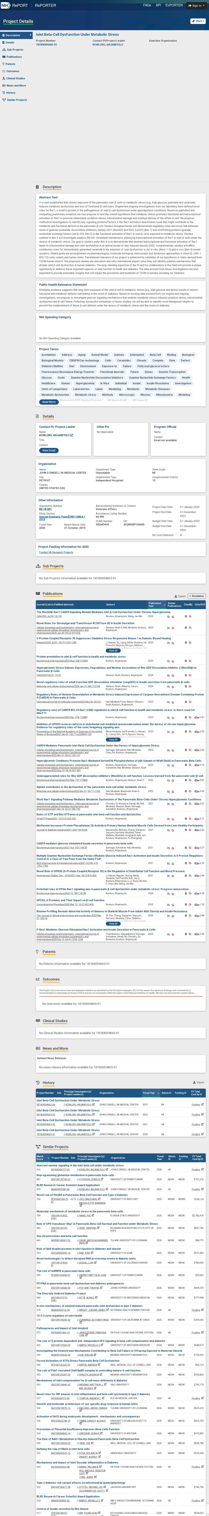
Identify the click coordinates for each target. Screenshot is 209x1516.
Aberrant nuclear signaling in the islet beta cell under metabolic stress (80, 1165)
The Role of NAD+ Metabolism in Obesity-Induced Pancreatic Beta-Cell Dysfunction (88, 1439)
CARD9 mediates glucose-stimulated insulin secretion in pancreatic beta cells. (85, 843)
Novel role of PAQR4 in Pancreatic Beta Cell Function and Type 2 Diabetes (82, 1195)
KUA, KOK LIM (88, 1355)
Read (49, 402)
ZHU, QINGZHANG (90, 1199)
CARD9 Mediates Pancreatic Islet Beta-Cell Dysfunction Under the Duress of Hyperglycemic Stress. (98, 745)
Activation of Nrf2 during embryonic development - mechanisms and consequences (88, 1416)
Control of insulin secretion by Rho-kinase (62, 1508)
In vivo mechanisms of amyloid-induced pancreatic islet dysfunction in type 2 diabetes (90, 1305)
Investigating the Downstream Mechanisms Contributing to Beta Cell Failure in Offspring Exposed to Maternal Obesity (109, 1350)
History (10, 92)
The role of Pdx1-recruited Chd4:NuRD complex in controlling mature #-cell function (88, 1370)
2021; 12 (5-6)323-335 (56, 818)
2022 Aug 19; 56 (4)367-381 (68, 768)
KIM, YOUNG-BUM (90, 1513)
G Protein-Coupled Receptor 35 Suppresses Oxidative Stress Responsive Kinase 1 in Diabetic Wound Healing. (104, 638)
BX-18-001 (45, 509)
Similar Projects (17, 99)
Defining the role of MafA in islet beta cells (63, 1449)
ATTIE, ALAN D (88, 1297)
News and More (16, 85)
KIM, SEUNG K (88, 1388)
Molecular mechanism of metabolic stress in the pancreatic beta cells (80, 1211)
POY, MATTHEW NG (91, 1288)
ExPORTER (174, 5)
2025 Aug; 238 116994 (62, 661)
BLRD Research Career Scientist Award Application (68, 1185)
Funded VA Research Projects (56, 552)
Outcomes (12, 71)
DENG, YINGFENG (89, 1228)
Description (13, 35)
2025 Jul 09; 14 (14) (49, 616)
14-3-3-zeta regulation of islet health (59, 1315)
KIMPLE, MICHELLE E (91, 1345)
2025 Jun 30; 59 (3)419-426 (68, 630)
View (113, 650)
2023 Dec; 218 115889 (62, 717)
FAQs (147, 5)
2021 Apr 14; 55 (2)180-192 (68, 806)
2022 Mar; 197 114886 (62, 780)
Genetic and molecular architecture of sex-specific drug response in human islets (87, 1404)
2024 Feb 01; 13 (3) (49, 675)
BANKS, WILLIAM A (90, 1467)
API (158, 5)
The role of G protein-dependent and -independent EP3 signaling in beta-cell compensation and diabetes (101, 1341)
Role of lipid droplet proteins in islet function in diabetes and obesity (79, 1248)
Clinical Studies (15, 78)
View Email (48, 450)
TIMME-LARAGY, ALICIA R (92, 1422)
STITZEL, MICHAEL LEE (93, 1487)
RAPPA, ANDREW (90, 1365)
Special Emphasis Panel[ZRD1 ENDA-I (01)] (62, 518)
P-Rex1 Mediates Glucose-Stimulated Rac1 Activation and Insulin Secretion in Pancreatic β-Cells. (96, 929)
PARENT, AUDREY (90, 1457)
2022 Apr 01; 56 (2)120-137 (68, 753)
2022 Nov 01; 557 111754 (68, 791)
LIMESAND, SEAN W (91, 1433)
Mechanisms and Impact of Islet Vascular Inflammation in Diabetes (77, 1462)
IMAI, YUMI (86, 1253)
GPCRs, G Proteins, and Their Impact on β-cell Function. (71, 900)
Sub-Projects (15, 49)
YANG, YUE (86, 1443)
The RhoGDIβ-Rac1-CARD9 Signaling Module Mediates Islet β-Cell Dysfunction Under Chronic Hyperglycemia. (104, 612)
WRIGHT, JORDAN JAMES (94, 1310)
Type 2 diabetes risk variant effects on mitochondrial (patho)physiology (81, 1482)
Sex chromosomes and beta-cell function (62, 1236)
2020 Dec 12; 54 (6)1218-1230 (68, 937)
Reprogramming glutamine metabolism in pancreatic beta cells (75, 1175)
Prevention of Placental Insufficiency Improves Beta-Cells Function (78, 1429)
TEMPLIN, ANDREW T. (92, 1398)
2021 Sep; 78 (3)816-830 (66, 875)
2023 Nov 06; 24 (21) (69, 701)
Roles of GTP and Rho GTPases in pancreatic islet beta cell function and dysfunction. (89, 814)
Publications (14, 56)
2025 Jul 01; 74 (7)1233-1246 (56, 642)
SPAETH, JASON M (91, 1374)
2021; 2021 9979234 (62, 830)
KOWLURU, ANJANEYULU (54, 435)
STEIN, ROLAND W (90, 1453)
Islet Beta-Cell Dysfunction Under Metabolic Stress (68, 1100)
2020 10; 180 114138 (61, 893)
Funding (196, 1104)
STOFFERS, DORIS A (91, 1179)
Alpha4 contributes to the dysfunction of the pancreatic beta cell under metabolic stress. (92, 787)
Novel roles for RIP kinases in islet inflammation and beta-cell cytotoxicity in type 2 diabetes (93, 1394)
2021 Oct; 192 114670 (62, 847)
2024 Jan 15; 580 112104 (68, 686)
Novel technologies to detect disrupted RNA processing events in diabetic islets (86, 1258)
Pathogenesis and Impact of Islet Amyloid (62, 1328)
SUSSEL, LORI (88, 1262)
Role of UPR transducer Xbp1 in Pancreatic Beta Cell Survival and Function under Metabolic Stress (97, 1223)
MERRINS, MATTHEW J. (93, 1384)
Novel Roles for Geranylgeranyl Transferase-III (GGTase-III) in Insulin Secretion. (86, 623)
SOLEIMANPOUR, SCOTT (94, 1491)
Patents (10, 64)
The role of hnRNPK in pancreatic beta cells (63, 1271)
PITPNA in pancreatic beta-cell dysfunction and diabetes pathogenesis (80, 1283)
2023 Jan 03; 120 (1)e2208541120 (69, 733)
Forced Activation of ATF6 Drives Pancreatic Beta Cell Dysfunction (78, 1360)
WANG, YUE (87, 1215)
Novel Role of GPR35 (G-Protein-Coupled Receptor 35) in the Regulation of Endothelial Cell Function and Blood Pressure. (111, 871)
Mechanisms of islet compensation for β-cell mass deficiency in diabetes (82, 1380)
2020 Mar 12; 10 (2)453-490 (65, 904)
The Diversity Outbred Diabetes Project (61, 1293)
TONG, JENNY (88, 1477)
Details (10, 42)
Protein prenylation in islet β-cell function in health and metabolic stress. (81, 656)
